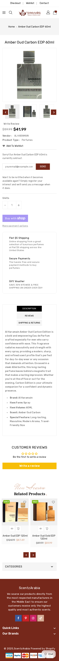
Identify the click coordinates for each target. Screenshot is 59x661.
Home (11, 26)
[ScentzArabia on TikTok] (40, 617)
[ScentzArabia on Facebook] (18, 617)
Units (5, 198)
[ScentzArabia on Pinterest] (26, 617)
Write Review (11, 123)
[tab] (29, 309)
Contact (44, 3)
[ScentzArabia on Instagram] (33, 617)
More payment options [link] (15, 226)
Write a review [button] (29, 465)
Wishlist (30, 3)
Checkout (15, 3)
